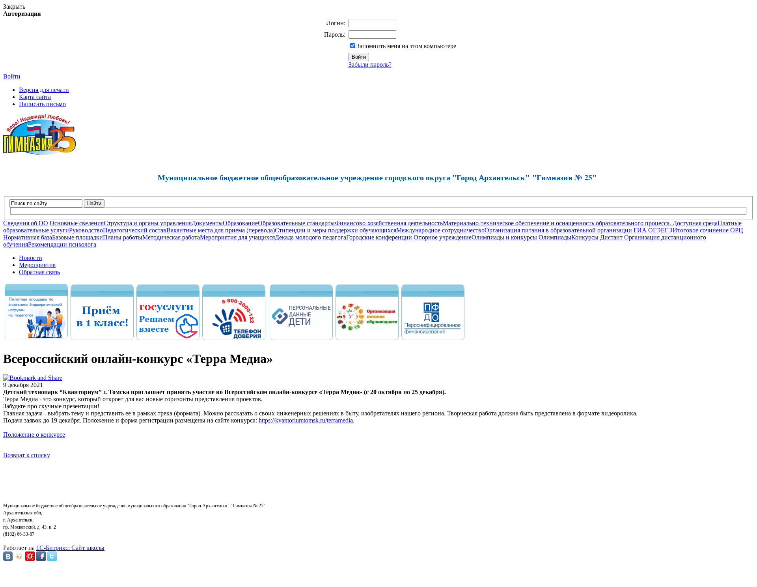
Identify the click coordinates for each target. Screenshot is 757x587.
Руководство (86, 230)
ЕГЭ (667, 230)
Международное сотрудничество (440, 230)
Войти (12, 76)
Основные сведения (77, 223)
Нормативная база (27, 237)
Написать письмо (42, 104)
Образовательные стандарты (296, 223)
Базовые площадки (77, 237)
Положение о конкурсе (34, 434)
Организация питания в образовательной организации (558, 230)
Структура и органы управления (148, 223)
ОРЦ (736, 230)
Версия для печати (44, 89)
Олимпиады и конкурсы (504, 237)
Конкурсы (585, 237)
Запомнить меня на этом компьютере (406, 46)
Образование (240, 223)
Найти (94, 203)
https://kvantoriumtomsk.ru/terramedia (306, 420)
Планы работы (122, 237)
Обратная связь (39, 272)
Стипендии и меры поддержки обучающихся (335, 230)
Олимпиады (555, 237)
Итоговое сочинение (701, 230)
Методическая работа (171, 237)
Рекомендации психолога (62, 244)
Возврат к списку (26, 455)
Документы (207, 223)
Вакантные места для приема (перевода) (220, 230)
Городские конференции (379, 237)
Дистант (611, 237)
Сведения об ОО (25, 223)
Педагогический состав (134, 230)
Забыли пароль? (370, 64)
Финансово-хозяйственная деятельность (389, 223)
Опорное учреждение (443, 237)
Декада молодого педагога (310, 237)
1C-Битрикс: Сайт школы (70, 547)
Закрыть (14, 6)
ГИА (640, 230)
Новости (30, 257)
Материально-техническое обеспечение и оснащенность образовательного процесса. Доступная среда (580, 223)
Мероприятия (37, 265)
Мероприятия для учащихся (237, 237)
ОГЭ (654, 230)
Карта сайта (35, 96)
